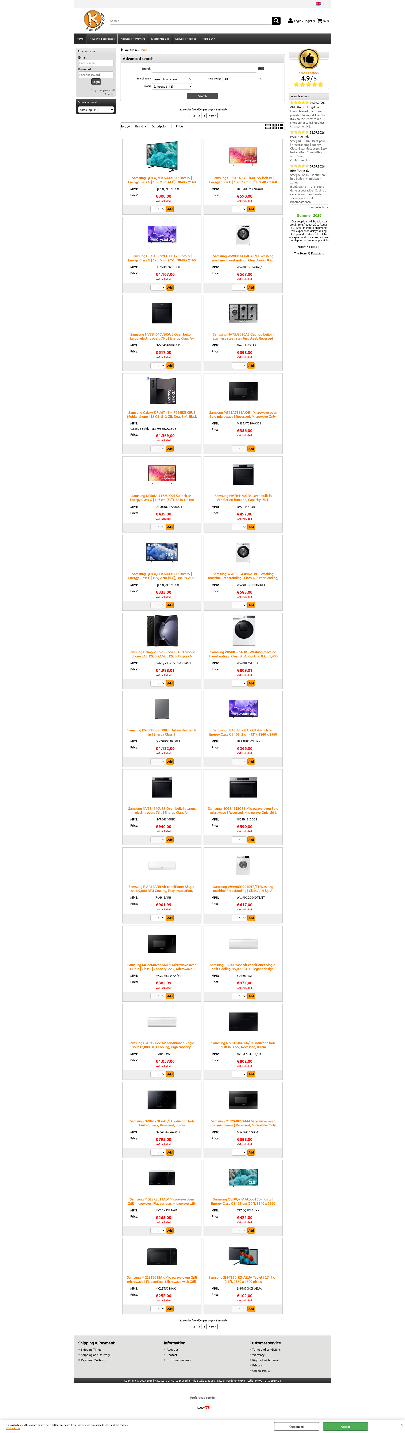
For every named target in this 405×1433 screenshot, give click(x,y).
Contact (172, 1355)
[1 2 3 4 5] (239, 209)
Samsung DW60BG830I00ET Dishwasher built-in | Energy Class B (161, 732)
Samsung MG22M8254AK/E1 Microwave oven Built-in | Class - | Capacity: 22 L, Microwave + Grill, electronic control (161, 968)
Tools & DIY (208, 38)
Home (80, 38)
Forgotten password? (103, 90)
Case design (214, 78)
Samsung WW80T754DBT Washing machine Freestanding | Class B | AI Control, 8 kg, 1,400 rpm (243, 656)
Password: (85, 69)
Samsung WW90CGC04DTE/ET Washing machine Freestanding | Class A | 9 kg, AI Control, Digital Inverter (243, 890)
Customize (296, 1426)
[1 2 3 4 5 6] (158, 209)
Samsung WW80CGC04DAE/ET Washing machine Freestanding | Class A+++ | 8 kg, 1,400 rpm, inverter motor (243, 260)
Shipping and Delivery (95, 1355)
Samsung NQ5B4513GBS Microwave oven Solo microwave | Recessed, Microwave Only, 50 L (243, 810)
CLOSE (401, 1424)
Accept (345, 1426)
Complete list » (318, 207)
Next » (212, 115)
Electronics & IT (160, 38)
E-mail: (82, 57)
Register (110, 94)
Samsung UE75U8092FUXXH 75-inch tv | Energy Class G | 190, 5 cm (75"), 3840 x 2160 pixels (162, 260)
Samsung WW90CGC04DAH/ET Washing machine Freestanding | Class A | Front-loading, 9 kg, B (243, 577)
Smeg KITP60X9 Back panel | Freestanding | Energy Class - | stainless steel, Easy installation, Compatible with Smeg (308, 148)
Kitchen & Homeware (133, 38)
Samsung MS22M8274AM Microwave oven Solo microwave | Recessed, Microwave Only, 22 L (243, 1125)
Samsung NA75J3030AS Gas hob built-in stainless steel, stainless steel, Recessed (243, 336)
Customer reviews (179, 1360)
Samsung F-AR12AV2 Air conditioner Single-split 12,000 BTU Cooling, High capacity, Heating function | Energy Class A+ (162, 1047)
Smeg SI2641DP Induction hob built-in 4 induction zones (307, 178)
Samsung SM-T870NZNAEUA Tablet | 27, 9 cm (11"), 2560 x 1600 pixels (243, 1279)
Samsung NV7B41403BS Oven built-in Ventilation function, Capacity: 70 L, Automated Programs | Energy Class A (243, 499)
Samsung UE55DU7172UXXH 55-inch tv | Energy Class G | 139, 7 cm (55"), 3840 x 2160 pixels (243, 181)
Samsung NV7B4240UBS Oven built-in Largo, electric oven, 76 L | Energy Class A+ (162, 810)
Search (146, 68)
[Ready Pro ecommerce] (202, 1407)
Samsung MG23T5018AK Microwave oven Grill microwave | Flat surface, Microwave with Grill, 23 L (162, 1281)
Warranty (258, 1355)
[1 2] (239, 288)
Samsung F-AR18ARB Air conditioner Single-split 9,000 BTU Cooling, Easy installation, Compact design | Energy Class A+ (162, 890)
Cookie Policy (13, 1428)
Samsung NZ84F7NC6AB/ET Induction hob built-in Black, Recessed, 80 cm (162, 1123)
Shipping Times (91, 1349)
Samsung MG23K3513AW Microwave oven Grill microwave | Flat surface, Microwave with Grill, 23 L (162, 1203)
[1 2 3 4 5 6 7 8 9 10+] (158, 288)
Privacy (257, 1365)
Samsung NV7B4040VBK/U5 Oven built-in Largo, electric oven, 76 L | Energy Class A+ (162, 336)
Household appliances (102, 38)
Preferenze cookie (202, 1397)
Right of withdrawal (265, 1360)
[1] (158, 684)
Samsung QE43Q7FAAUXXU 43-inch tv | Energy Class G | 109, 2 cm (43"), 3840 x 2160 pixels (162, 181)
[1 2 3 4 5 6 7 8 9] (239, 527)
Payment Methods (93, 1360)
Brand (147, 85)
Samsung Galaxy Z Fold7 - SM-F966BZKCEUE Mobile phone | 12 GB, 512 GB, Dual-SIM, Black (162, 414)
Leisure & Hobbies (185, 38)
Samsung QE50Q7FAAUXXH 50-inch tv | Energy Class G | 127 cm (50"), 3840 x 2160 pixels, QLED (243, 1203)
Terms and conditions (266, 1349)
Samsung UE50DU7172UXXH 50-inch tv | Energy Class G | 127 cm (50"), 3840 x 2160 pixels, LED (162, 499)
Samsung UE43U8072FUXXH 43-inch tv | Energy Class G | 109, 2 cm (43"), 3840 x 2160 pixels (243, 734)
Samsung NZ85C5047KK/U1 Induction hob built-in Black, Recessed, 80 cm (243, 1045)
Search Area (144, 78)
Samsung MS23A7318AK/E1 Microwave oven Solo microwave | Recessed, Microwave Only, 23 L (243, 416)
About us (172, 1349)
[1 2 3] (158, 1074)
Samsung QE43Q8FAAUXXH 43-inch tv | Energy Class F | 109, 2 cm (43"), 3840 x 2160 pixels (162, 577)
